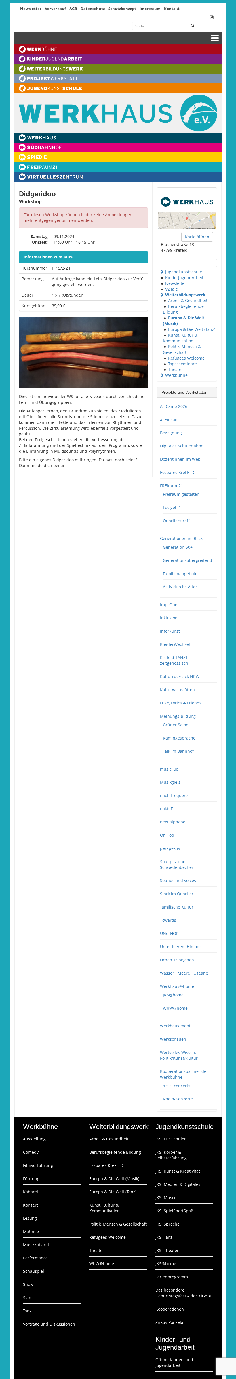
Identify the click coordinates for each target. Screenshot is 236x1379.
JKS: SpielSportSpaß (174, 1210)
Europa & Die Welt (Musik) (114, 1178)
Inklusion (169, 618)
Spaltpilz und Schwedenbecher (176, 864)
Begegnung (171, 432)
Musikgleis (170, 782)
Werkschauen (173, 1039)
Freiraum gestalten (181, 494)
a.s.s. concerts (176, 1085)
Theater (175, 369)
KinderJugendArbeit (184, 277)
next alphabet (173, 822)
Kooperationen (169, 1309)
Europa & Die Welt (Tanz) (191, 329)
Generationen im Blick (181, 538)
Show (28, 1284)
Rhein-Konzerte (178, 1099)
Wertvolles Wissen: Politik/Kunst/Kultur (179, 1055)
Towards (168, 920)
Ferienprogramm (171, 1277)
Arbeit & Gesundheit (188, 300)
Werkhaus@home (177, 986)
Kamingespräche (179, 738)
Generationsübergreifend (187, 560)
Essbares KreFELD (177, 472)
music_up (169, 769)
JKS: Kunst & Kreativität (177, 1171)
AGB (73, 8)
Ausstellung (34, 1139)
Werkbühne (176, 375)
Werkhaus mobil (175, 1026)
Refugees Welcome (186, 358)
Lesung (30, 1218)
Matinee (31, 1231)
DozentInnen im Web (180, 459)
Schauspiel (33, 1271)
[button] (162, 271)
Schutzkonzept (122, 8)
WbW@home (175, 1008)
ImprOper (169, 604)
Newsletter (30, 8)
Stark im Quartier (176, 893)
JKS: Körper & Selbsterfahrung (171, 1155)
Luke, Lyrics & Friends (180, 703)
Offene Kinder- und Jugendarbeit (174, 1362)
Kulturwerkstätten (177, 689)
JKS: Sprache (167, 1224)
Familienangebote (180, 573)
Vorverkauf (55, 8)
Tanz (27, 1310)
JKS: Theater (167, 1250)
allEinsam (169, 419)
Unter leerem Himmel (181, 946)
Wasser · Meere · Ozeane (184, 973)
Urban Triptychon (177, 960)
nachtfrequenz (174, 795)
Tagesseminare (182, 363)
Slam (28, 1297)
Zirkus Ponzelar (170, 1322)
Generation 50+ (178, 547)
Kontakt (172, 8)
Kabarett (31, 1191)
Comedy (31, 1152)
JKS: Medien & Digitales (177, 1184)
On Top (167, 835)
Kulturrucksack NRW (179, 676)
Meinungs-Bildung (178, 716)
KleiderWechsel (175, 644)
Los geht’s (172, 507)
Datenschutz (93, 8)
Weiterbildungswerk (185, 294)
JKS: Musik (165, 1197)
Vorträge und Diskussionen (49, 1324)
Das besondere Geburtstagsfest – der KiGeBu (183, 1293)
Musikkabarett (37, 1244)
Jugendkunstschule (183, 271)
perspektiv (170, 848)
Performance (35, 1258)
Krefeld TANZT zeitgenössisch (174, 660)
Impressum (150, 8)
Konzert (30, 1205)
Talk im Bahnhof (178, 751)
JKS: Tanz (163, 1237)
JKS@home (173, 995)
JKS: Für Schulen (171, 1139)
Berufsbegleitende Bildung (115, 1152)
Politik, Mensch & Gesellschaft (182, 349)
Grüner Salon (176, 724)
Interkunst (170, 631)
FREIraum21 (171, 485)
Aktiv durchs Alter (180, 586)
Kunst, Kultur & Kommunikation (180, 337)
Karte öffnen (197, 236)
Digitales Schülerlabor (181, 446)
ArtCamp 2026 (173, 406)
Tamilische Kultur (176, 907)
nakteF (166, 808)
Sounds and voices (178, 880)
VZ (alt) (171, 289)
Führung (31, 1178)
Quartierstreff (176, 520)
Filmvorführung (38, 1165)
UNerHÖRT (170, 933)
